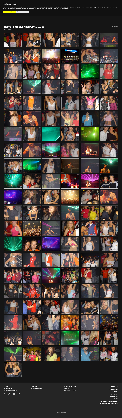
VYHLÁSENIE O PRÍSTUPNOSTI (109, 403)
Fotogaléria (113, 389)
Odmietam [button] (12, 11)
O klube (115, 399)
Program (114, 387)
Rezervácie (114, 396)
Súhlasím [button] (6, 11)
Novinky (115, 391)
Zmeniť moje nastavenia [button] (22, 11)
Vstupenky (114, 394)
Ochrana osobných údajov (108, 401)
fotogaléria (115, 26)
